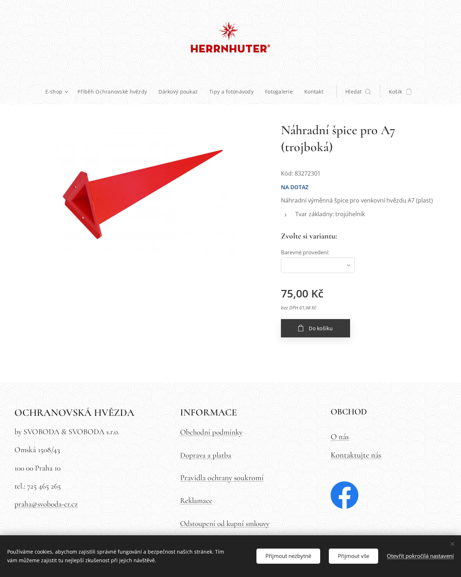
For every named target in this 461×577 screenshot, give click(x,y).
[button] (358, 92)
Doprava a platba (205, 455)
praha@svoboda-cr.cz (46, 504)
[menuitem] (58, 92)
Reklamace (196, 500)
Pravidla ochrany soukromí (222, 477)
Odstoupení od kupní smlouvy (224, 523)
